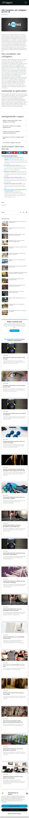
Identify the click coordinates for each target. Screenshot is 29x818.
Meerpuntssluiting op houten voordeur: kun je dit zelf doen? (18, 222)
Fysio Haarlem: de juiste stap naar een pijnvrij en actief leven (16, 292)
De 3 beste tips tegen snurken (12, 165)
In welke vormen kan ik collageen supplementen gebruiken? (14, 132)
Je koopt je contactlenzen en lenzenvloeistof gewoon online (18, 266)
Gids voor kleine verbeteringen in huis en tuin (17, 298)
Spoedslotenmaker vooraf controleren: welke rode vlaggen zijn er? (17, 241)
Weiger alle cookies (14, 809)
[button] (27, 793)
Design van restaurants (10, 171)
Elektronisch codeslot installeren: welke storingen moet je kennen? (17, 235)
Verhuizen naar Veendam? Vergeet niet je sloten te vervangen (17, 254)
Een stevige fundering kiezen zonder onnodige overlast (16, 279)
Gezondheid (5, 14)
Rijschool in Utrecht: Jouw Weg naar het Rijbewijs (17, 260)
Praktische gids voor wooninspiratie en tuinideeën (17, 305)
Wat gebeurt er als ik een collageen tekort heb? (14, 137)
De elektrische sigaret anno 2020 (12, 183)
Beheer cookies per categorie (14, 813)
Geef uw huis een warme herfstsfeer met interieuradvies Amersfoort (17, 286)
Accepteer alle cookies (14, 806)
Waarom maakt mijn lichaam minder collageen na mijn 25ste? (14, 121)
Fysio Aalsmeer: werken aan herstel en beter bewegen (18, 247)
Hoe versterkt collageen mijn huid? (14, 142)
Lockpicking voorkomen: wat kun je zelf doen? (17, 228)
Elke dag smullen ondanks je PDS (13, 177)
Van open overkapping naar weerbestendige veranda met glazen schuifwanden (18, 273)
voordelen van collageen (15, 69)
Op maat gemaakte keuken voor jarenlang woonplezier (17, 311)
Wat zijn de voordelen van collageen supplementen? (14, 126)
